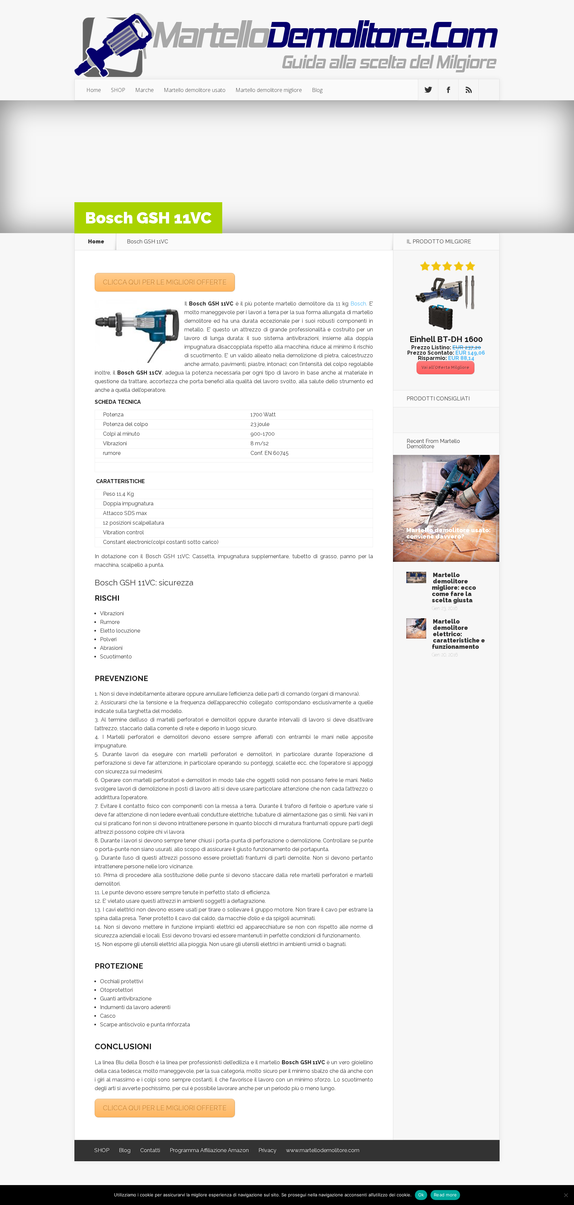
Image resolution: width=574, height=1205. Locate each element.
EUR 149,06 (470, 353)
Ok (421, 1194)
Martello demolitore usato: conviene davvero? (448, 533)
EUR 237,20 (466, 347)
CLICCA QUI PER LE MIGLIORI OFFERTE (165, 282)
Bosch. (358, 304)
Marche (144, 90)
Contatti (150, 1150)
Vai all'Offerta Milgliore (445, 367)
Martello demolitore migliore (269, 90)
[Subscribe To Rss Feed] (469, 90)
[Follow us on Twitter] (428, 90)
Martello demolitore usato (195, 90)
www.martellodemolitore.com (322, 1150)
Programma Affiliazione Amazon (209, 1150)
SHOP (118, 90)
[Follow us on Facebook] (448, 90)
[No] (565, 1195)
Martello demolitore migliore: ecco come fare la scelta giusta (454, 587)
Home (93, 90)
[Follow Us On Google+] (489, 90)
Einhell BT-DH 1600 (446, 339)
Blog (317, 90)
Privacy (267, 1150)
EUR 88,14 (461, 358)
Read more (445, 1194)
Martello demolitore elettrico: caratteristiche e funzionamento (458, 634)
